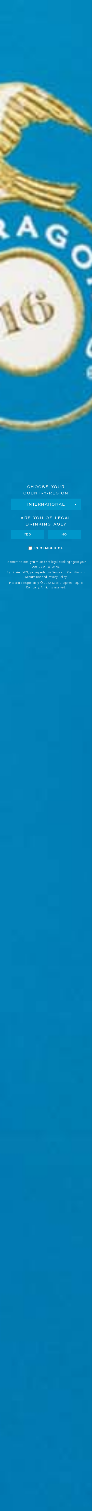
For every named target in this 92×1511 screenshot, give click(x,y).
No (64, 534)
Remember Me (49, 548)
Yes (27, 534)
